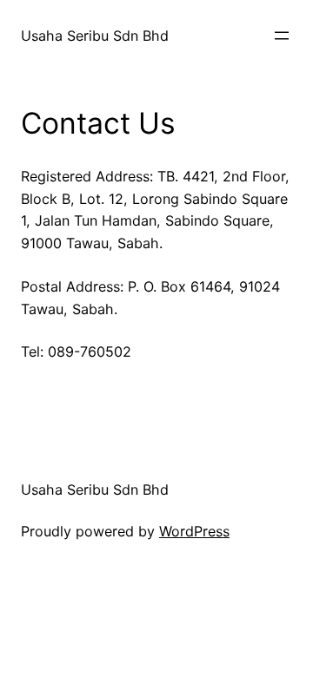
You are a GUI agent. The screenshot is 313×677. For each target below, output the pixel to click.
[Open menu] (281, 35)
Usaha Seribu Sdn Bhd (95, 35)
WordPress (194, 531)
